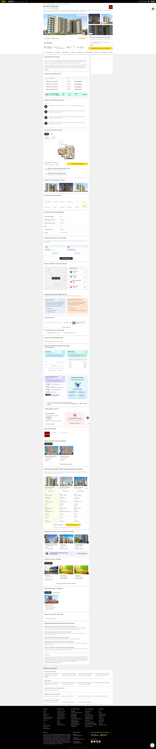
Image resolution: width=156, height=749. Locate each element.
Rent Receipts (87, 720)
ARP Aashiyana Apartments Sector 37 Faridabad (69, 682)
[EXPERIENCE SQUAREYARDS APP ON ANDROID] (95, 735)
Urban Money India (60, 715)
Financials (45, 715)
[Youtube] (97, 742)
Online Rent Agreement (89, 718)
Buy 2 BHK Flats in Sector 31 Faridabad (50, 702)
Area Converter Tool (88, 726)
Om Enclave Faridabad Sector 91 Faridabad (102, 673)
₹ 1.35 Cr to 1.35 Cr (49, 579)
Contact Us (45, 720)
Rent (19, 1)
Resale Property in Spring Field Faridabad (51, 690)
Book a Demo (84, 403)
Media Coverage (46, 714)
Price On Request (64, 578)
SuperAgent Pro (74, 726)
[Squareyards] (3, 1)
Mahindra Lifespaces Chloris (56, 389)
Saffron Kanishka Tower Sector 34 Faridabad (51, 682)
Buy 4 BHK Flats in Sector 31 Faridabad (84, 702)
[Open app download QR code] (153, 9)
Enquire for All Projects (58, 524)
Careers (44, 712)
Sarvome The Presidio (55, 394)
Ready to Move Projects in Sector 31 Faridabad (66, 583)
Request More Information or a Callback (101, 48)
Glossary (100, 712)
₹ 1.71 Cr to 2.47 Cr (49, 548)
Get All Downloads (67, 258)
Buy (15, 1)
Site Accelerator (74, 717)
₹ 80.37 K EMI (56, 164)
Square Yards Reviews (47, 718)
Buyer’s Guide (101, 718)
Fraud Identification (46, 728)
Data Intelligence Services (75, 723)
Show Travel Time (66, 327)
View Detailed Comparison (72, 524)
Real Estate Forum (102, 714)
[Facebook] (92, 742)
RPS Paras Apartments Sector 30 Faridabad (102, 682)
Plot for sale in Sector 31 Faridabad (67, 696)
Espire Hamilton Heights (65, 487)
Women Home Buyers (103, 724)
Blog (99, 711)
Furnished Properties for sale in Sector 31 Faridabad (86, 696)
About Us (45, 711)
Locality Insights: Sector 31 (51, 409)
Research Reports (102, 715)
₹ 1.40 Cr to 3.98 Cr (49, 609)
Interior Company (60, 718)
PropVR (58, 721)
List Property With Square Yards (76, 712)
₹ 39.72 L (47, 460)
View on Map (56, 278)
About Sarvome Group (50, 428)
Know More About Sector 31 (75, 423)
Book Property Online (61, 724)
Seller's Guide (101, 720)
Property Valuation (88, 711)
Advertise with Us (74, 720)
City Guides (101, 717)
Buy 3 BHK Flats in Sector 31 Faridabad (67, 702)
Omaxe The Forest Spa (55, 384)
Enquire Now (52, 491)
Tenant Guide (101, 721)
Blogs (26, 1)
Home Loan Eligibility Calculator (90, 723)
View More (92, 45)
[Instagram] (100, 742)
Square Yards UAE (60, 712)
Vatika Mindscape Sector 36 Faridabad (50, 684)
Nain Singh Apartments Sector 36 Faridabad (51, 673)
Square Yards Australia (61, 714)
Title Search (87, 712)
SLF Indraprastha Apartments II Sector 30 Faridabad (86, 682)
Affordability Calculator (89, 717)
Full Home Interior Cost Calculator (91, 724)
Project (22, 1)
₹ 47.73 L (62, 460)
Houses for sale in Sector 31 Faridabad (101, 696)
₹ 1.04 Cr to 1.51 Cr (64, 548)
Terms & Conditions (46, 725)
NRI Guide (100, 723)
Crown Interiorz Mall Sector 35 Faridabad (101, 675)
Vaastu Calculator (88, 714)
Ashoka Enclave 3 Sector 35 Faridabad (50, 675)
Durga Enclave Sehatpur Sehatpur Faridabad (68, 675)
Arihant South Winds (78, 487)
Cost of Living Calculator (89, 715)
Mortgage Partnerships (75, 724)
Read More (46, 69)
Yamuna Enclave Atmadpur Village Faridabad (85, 673)
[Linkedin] (94, 742)
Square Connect (74, 714)
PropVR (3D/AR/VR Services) (76, 718)
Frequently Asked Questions (48, 717)
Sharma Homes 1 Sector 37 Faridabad (84, 684)
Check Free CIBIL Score (89, 721)
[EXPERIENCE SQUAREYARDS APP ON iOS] (103, 735)
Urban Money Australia (61, 717)
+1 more (71, 511)
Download (56, 253)
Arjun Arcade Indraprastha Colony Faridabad (68, 673)
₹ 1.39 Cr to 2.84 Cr (79, 548)
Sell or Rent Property (142, 1)
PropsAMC (59, 723)
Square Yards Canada (61, 711)
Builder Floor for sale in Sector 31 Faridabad (51, 696)
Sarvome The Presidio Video (50, 618)
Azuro (58, 720)
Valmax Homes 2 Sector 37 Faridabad (67, 684)
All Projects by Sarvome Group (66, 464)
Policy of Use (45, 726)
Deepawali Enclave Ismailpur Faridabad (84, 675)
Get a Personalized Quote (78, 163)
